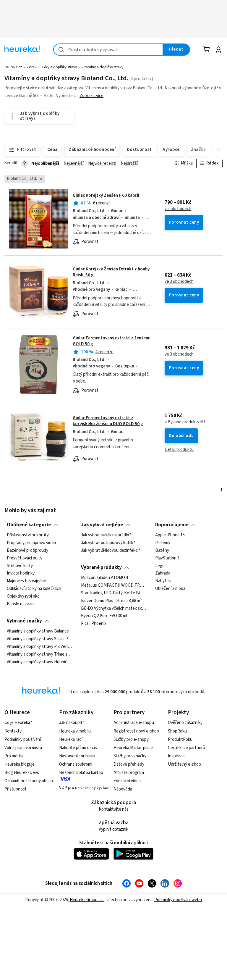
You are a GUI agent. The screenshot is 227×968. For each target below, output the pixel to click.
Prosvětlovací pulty (24, 558)
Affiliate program (129, 772)
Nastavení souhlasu (77, 756)
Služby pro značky (130, 756)
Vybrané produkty (101, 567)
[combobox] (108, 49)
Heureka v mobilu (75, 731)
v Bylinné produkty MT (185, 422)
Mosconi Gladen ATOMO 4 (104, 578)
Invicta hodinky (21, 574)
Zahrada (162, 574)
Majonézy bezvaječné (26, 581)
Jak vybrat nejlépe (102, 524)
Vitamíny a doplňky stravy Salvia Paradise (39, 639)
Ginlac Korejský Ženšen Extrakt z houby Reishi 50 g (111, 272)
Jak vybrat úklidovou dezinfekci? (110, 551)
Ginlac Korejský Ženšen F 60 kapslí (106, 195)
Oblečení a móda (170, 589)
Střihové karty (20, 566)
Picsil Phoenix (93, 624)
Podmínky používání (22, 739)
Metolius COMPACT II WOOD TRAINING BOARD (113, 585)
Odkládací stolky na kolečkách (34, 589)
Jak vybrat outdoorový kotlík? (108, 543)
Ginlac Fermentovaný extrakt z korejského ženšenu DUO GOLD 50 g (108, 421)
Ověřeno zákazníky (185, 722)
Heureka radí (70, 739)
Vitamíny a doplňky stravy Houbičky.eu (39, 662)
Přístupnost (15, 789)
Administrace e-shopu (134, 722)
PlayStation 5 (167, 558)
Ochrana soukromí (75, 764)
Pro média (13, 756)
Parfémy (162, 543)
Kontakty (13, 731)
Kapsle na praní (21, 604)
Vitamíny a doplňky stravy (102, 67)
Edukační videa (127, 781)
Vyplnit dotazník (113, 829)
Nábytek (163, 581)
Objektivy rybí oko (23, 596)
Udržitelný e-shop (184, 764)
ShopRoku (177, 731)
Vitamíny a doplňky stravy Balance (38, 631)
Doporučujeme (172, 524)
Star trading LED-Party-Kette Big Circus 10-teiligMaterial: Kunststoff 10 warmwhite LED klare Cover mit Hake (113, 593)
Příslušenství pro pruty (28, 535)
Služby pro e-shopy (131, 739)
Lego (160, 566)
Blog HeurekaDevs (21, 772)
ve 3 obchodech (179, 282)
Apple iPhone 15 (170, 535)
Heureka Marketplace (133, 748)
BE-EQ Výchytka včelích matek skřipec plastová (113, 609)
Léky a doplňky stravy (59, 67)
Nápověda (123, 789)
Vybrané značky (24, 621)
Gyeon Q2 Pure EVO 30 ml (104, 616)
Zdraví (32, 67)
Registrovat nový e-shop (136, 731)
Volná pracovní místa (23, 748)
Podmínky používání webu (178, 900)
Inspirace (176, 756)
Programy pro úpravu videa (31, 543)
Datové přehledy (129, 764)
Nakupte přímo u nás (78, 748)
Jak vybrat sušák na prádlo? (106, 535)
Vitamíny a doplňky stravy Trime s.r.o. (39, 654)
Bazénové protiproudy (27, 551)
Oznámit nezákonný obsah (28, 781)
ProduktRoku (180, 739)
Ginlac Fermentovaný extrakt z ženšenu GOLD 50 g (111, 341)
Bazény (162, 551)
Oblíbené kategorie (29, 524)
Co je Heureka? (18, 722)
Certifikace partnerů (186, 748)
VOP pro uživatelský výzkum (85, 788)
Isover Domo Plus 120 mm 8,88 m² (111, 601)
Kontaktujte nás (114, 809)
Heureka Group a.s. (87, 900)
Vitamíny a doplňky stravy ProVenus (39, 647)
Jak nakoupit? (71, 722)
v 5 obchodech (178, 209)
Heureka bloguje (19, 764)
